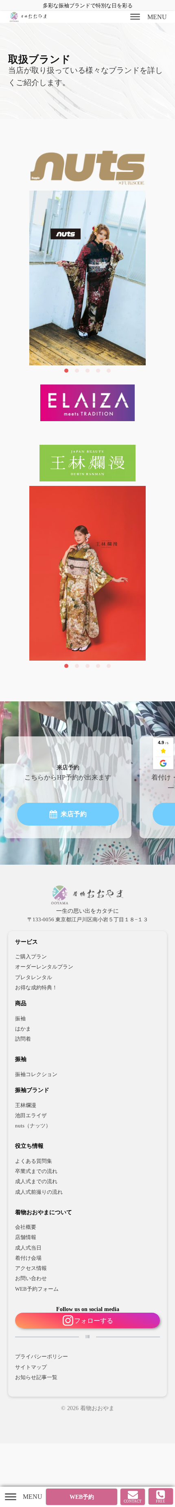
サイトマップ (31, 1367)
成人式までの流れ (36, 1181)
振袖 (20, 1019)
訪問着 (23, 1039)
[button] (68, 814)
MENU (157, 16)
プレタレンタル (33, 977)
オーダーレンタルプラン (44, 967)
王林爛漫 (25, 1105)
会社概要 (25, 1227)
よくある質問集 (33, 1161)
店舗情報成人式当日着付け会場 (28, 1248)
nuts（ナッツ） (33, 1126)
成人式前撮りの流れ (39, 1192)
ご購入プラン (31, 957)
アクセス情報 (31, 1268)
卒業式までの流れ (36, 1171)
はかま (23, 1029)
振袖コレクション (36, 1074)
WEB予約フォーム (37, 1289)
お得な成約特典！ (36, 988)
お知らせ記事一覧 (36, 1377)
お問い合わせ (31, 1278)
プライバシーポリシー (41, 1357)
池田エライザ (31, 1115)
